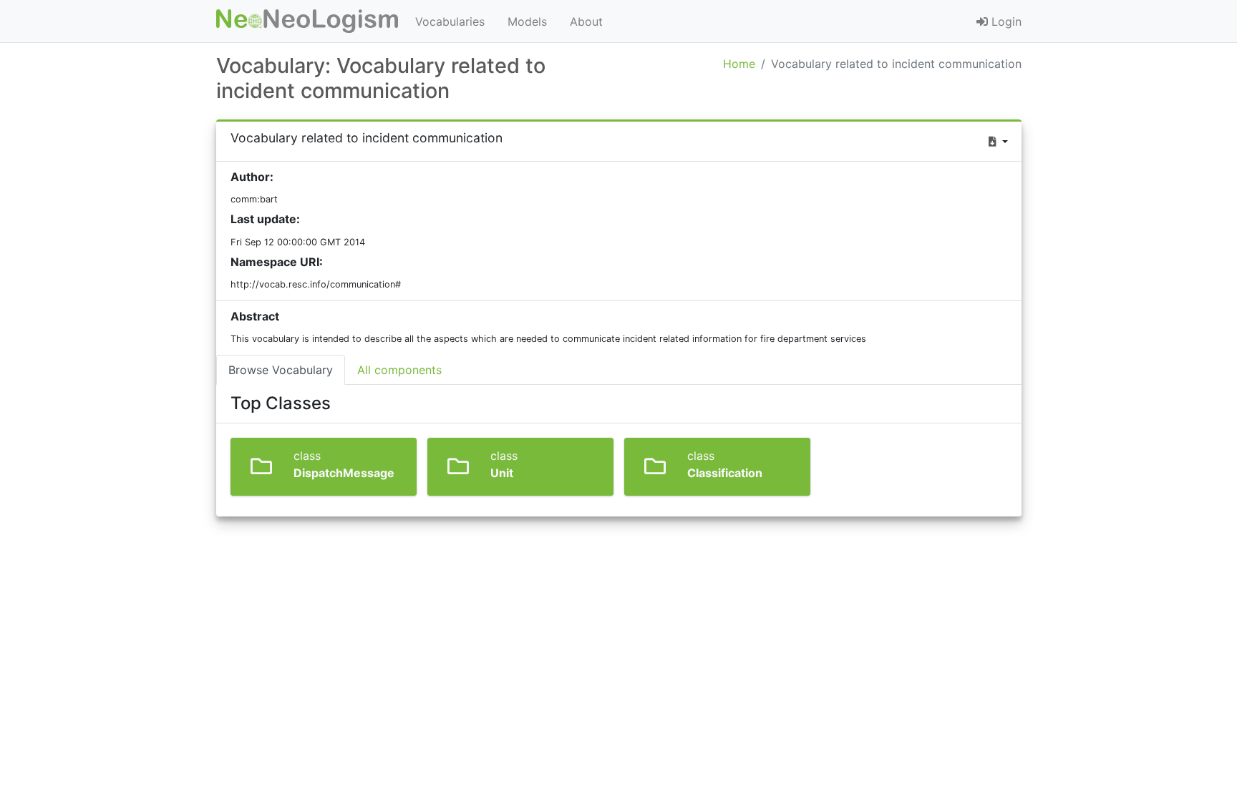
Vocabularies (450, 21)
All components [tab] (399, 370)
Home (739, 64)
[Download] (998, 141)
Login (1005, 21)
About (586, 21)
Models (527, 21)
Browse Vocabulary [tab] (280, 370)
